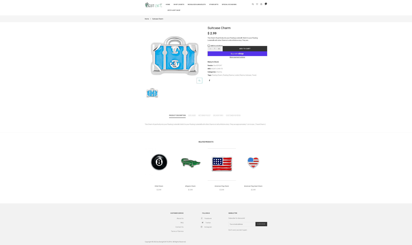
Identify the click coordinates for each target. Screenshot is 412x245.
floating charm (217, 75)
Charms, (219, 72)
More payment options (237, 57)
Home (147, 19)
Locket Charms (240, 75)
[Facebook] (209, 80)
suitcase (248, 75)
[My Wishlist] (257, 4)
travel (254, 75)
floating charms (228, 75)
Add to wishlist (216, 46)
